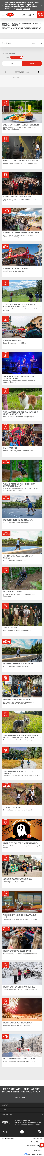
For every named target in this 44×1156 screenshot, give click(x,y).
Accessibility (38, 1150)
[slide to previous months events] (6, 71)
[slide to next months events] (38, 71)
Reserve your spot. (23, 9)
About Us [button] (5, 1110)
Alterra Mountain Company (8, 1138)
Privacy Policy (37, 1138)
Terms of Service (36, 1142)
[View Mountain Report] (23, 14)
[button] (14, 43)
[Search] (34, 14)
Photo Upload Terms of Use (34, 1146)
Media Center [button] (7, 1114)
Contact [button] (5, 1105)
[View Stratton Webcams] (29, 14)
